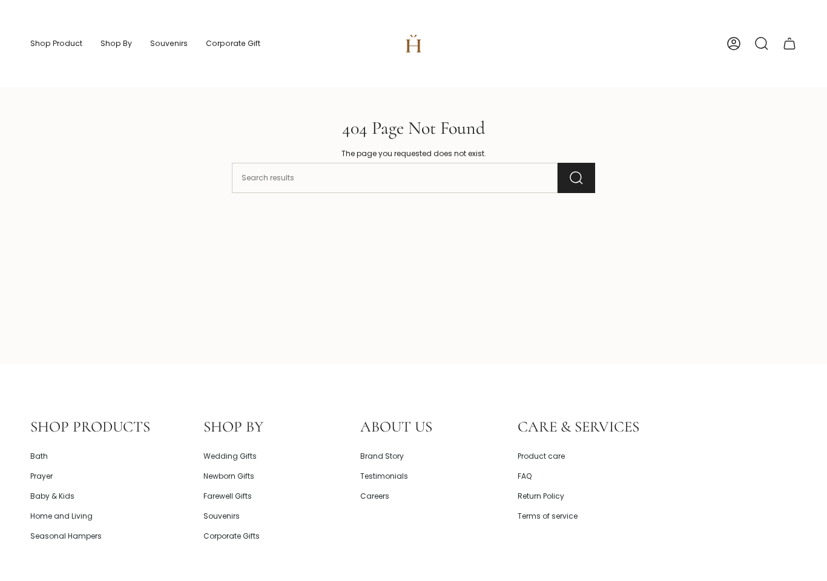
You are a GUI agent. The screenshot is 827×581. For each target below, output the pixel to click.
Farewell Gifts (227, 496)
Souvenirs (221, 516)
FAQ (525, 476)
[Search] (576, 178)
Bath (39, 456)
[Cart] (789, 43)
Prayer (41, 476)
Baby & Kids (52, 496)
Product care (541, 456)
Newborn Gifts (228, 476)
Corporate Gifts (231, 536)
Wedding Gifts (230, 456)
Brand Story (382, 456)
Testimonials (384, 476)
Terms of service (548, 516)
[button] (56, 43)
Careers (374, 496)
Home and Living (61, 516)
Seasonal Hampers (66, 536)
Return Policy (541, 496)
